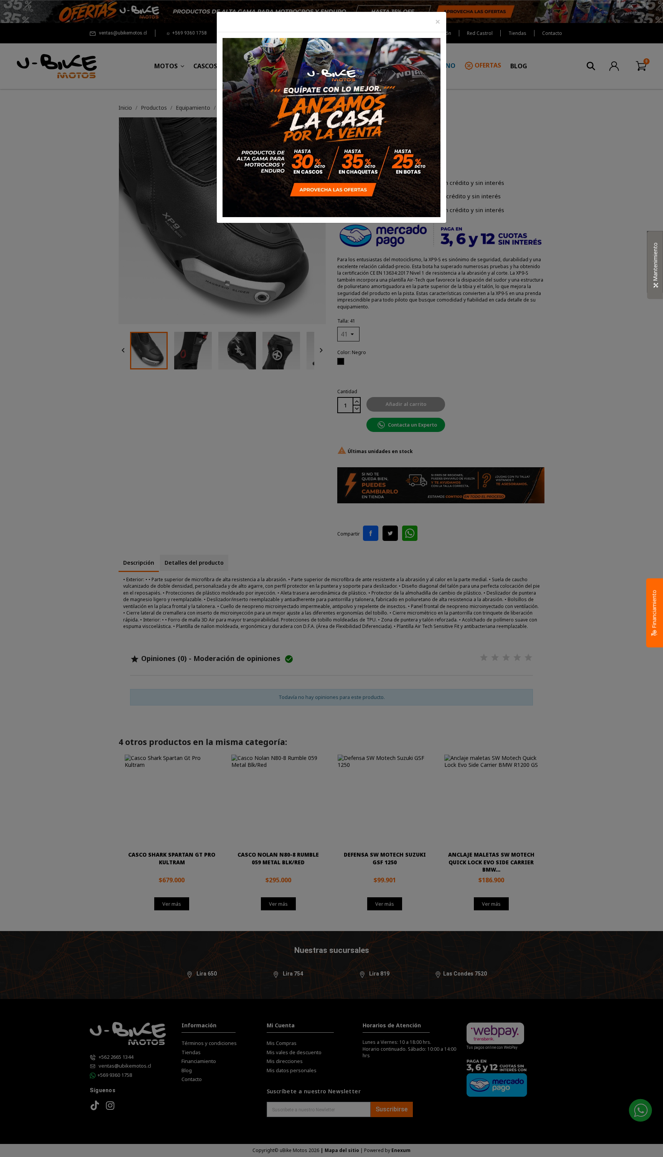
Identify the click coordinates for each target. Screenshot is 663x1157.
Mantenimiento (655, 262)
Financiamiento (654, 610)
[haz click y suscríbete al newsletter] (331, 126)
